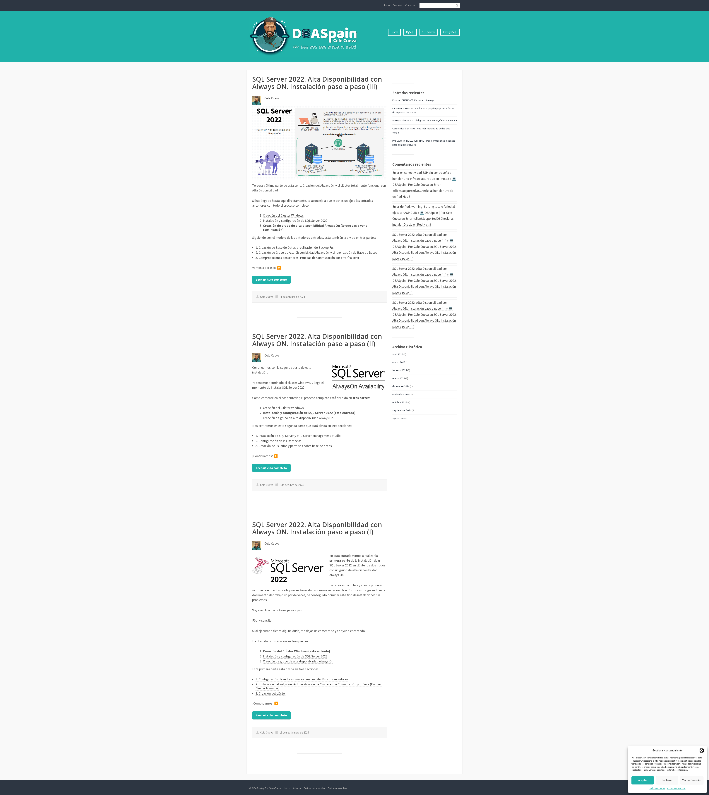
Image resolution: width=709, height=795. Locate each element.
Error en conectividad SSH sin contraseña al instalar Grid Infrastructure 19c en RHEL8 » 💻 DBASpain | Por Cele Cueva (424, 178)
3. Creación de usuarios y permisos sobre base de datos (294, 446)
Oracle (394, 32)
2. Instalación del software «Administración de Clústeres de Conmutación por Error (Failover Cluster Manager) (319, 686)
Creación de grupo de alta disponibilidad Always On (298, 661)
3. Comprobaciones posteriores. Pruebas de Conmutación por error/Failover (307, 258)
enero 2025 (398, 378)
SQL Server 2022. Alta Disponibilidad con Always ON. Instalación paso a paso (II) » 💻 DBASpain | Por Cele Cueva (422, 308)
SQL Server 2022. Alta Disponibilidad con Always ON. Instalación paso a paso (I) (317, 528)
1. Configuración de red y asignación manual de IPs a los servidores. (302, 679)
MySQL (410, 32)
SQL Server (428, 32)
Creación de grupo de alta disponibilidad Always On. (298, 418)
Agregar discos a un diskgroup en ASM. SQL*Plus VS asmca (424, 120)
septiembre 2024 (401, 410)
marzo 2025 (398, 362)
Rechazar (667, 780)
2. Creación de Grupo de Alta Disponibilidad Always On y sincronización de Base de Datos (316, 252)
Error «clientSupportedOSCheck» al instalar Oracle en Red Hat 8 (422, 190)
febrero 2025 (399, 370)
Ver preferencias (691, 780)
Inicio (387, 5)
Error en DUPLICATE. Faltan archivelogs (413, 100)
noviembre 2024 (401, 394)
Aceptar (642, 780)
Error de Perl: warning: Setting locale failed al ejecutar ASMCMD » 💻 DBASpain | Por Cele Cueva (423, 212)
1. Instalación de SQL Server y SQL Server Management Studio (298, 436)
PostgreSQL (450, 32)
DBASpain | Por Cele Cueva (266, 788)
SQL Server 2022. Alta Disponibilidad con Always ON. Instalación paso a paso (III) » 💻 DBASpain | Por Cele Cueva (422, 240)
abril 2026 (397, 354)
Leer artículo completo (271, 279)
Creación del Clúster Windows (283, 215)
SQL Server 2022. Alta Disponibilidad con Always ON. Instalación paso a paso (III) (317, 83)
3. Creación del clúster (271, 693)
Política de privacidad (676, 788)
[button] (701, 750)
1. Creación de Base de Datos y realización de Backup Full (295, 247)
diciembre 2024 (400, 386)
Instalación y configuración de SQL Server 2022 (295, 220)
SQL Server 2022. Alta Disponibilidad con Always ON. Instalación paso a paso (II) (317, 340)
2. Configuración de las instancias (279, 441)
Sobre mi (397, 5)
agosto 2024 (399, 418)
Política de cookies (657, 788)
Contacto (410, 5)
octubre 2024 (399, 402)
